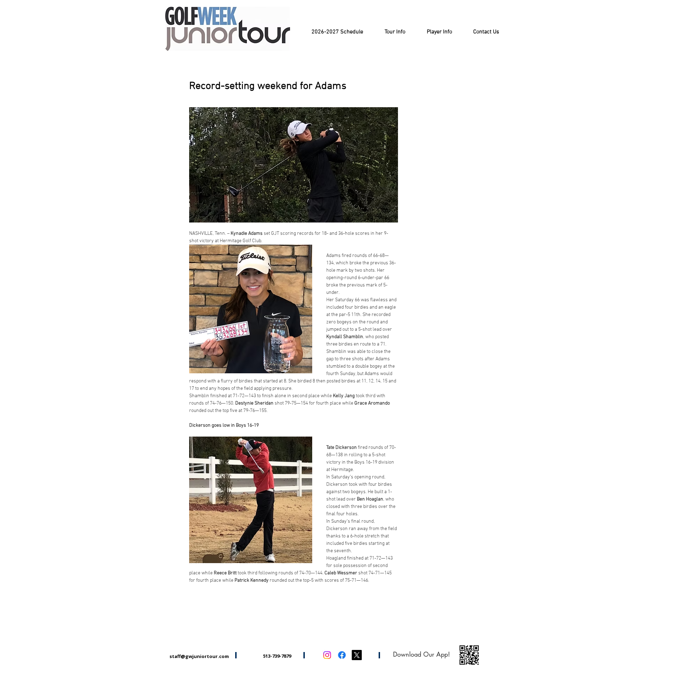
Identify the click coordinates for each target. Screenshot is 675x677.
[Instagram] (327, 655)
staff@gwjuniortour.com (199, 656)
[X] (357, 655)
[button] (395, 32)
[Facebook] (342, 655)
